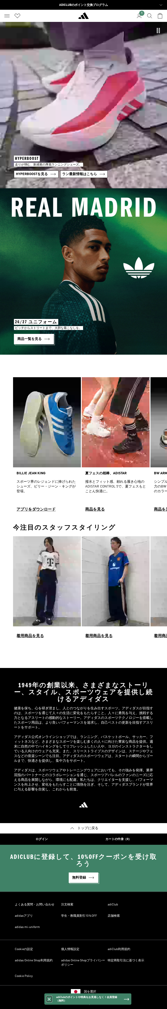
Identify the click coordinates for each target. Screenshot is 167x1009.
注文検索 (67, 904)
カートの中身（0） (118, 839)
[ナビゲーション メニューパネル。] (7, 16)
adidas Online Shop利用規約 (34, 960)
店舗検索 (114, 915)
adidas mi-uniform (27, 927)
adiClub (113, 904)
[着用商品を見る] (47, 589)
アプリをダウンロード (36, 509)
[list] (83, 446)
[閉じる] (49, 999)
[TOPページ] (83, 17)
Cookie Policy (24, 976)
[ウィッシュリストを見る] (17, 16)
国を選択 (90, 991)
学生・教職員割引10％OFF (79, 915)
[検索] (149, 16)
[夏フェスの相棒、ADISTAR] (116, 446)
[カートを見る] (160, 16)
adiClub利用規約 (119, 949)
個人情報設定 (70, 949)
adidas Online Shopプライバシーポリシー (83, 962)
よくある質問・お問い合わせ (34, 904)
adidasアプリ (24, 915)
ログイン (42, 839)
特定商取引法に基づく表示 (126, 960)
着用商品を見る (30, 636)
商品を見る (95, 509)
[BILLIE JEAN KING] (47, 446)
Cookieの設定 (24, 949)
